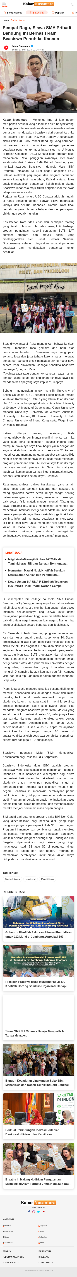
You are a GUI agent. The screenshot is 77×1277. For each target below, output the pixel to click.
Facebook (29, 1216)
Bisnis (41, 1231)
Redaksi (7, 1251)
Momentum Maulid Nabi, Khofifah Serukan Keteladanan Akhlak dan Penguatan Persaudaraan (36, 573)
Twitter (38, 1216)
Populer (59, 12)
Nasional (30, 879)
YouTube (43, 1216)
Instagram (33, 1216)
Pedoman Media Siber (14, 1257)
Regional (43, 1226)
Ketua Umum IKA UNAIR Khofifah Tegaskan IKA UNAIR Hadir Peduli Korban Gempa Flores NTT (38, 584)
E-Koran (38, 12)
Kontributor (45, 1263)
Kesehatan (8, 1243)
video (41, 1243)
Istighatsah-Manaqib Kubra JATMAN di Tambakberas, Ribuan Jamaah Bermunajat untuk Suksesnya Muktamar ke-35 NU (37, 562)
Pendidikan (47, 879)
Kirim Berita (44, 1251)
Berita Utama (14, 12)
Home (6, 20)
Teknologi (43, 1237)
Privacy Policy (11, 1263)
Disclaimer (44, 1257)
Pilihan (6, 1237)
